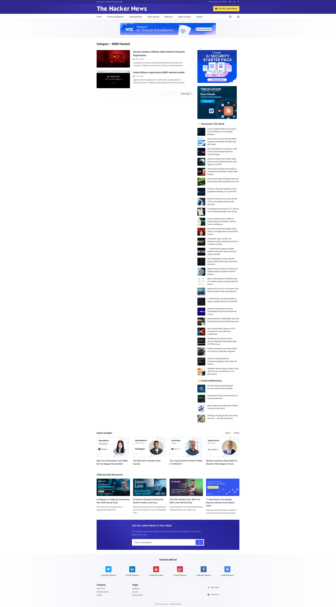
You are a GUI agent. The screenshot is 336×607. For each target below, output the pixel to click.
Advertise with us (103, 592)
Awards (199, 17)
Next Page (186, 94)
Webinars (168, 17)
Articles (236, 433)
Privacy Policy (137, 595)
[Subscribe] (199, 542)
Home (99, 17)
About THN (101, 589)
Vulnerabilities (135, 17)
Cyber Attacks (153, 17)
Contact (99, 595)
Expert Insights (184, 17)
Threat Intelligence (115, 17)
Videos (227, 433)
